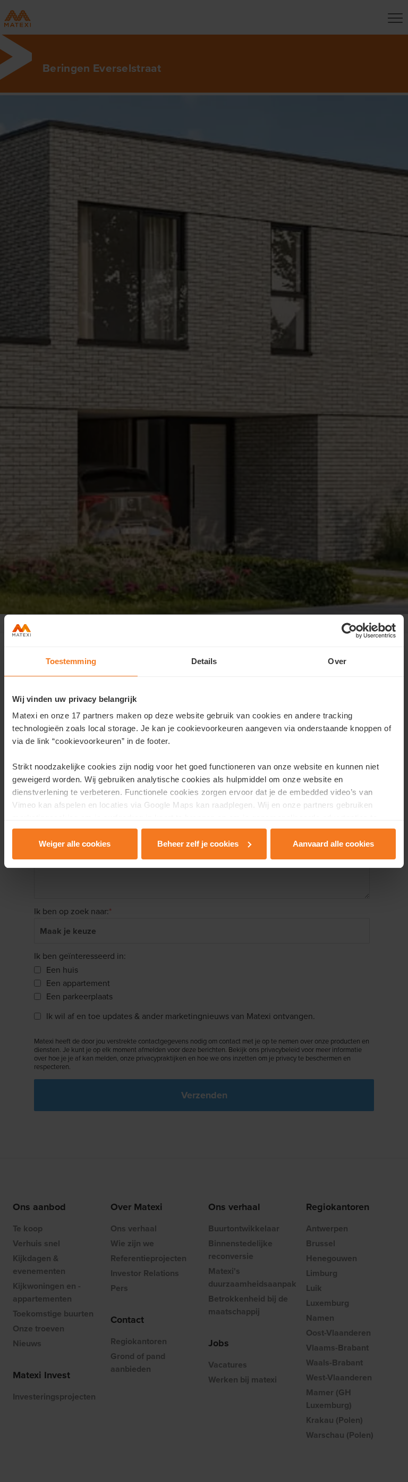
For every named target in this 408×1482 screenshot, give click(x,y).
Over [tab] (337, 661)
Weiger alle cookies (74, 843)
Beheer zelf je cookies (198, 843)
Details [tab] (204, 661)
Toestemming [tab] (71, 661)
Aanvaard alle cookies (333, 843)
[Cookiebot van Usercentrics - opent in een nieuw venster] (349, 631)
